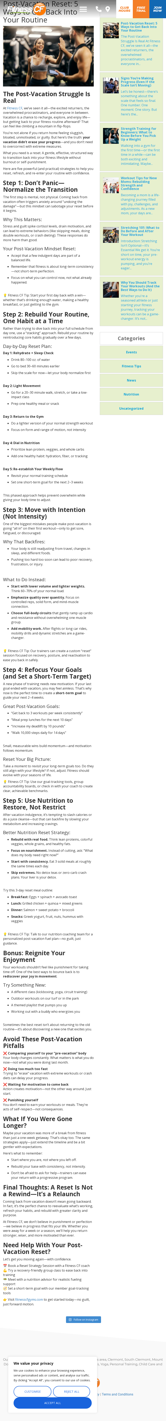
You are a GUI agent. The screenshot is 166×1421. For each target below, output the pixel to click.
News (131, 380)
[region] (52, 1385)
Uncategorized (131, 408)
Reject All (71, 1391)
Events (131, 352)
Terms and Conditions (117, 1394)
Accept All (52, 1403)
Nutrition (131, 394)
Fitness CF (14, 108)
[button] (83, 9)
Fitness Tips (131, 366)
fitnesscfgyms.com (29, 1299)
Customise (32, 1391)
